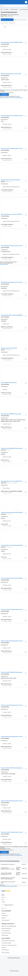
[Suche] (26, 6)
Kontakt (3, 901)
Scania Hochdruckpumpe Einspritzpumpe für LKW (6, 873)
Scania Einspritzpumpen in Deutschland (8, 886)
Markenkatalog (5, 935)
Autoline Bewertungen (6, 933)
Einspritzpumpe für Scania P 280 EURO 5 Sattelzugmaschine (8, 878)
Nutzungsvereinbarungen (16, 97)
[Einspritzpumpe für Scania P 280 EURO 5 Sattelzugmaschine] (14, 472)
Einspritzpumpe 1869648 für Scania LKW (11, 413)
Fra (5, 908)
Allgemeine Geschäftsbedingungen (9, 926)
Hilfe (2, 899)
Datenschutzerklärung (6, 928)
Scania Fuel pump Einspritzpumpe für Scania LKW (7, 868)
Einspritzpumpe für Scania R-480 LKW (10, 179)
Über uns (3, 897)
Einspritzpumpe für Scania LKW (9, 348)
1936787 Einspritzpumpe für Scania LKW (11, 73)
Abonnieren (4, 94)
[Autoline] (1, 9)
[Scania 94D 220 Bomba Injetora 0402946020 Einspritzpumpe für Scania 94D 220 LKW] (14, 306)
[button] (26, 2)
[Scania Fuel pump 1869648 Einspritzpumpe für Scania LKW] (14, 439)
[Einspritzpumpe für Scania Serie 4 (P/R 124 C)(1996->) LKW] (14, 205)
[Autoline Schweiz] (8, 2)
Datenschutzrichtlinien (4, 97)
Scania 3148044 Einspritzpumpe (9, 382)
